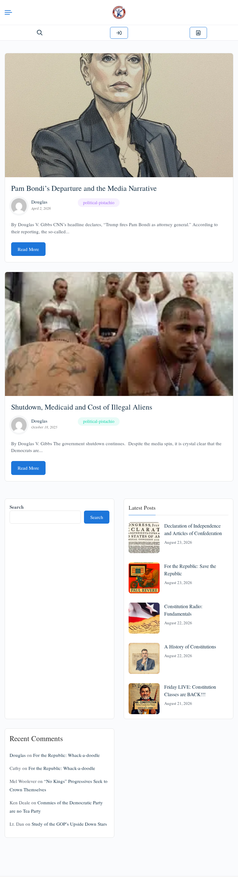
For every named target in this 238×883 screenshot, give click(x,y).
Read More (28, 249)
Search (17, 506)
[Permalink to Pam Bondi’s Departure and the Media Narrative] (119, 115)
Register (198, 33)
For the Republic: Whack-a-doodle (66, 755)
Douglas (39, 202)
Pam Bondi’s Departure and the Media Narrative (84, 188)
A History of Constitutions (190, 646)
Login (119, 33)
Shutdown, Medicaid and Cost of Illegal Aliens (81, 407)
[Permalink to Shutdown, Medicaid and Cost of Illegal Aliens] (119, 334)
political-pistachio (98, 202)
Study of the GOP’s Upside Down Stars (69, 824)
